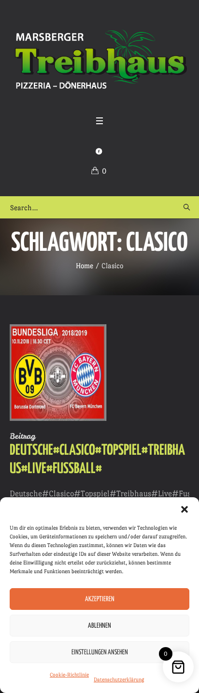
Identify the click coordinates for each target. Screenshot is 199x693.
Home (84, 265)
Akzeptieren (99, 599)
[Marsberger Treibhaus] (99, 59)
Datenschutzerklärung (119, 680)
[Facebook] (98, 151)
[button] (184, 509)
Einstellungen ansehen (99, 652)
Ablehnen (99, 625)
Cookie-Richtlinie (69, 675)
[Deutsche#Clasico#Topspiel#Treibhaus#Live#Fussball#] (58, 372)
